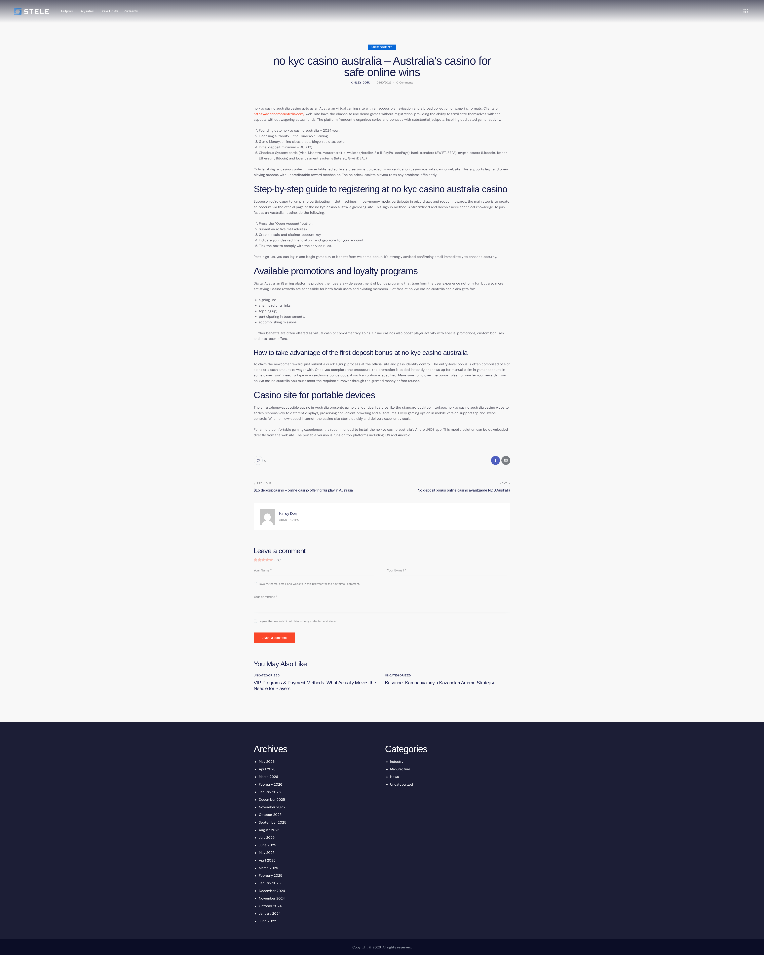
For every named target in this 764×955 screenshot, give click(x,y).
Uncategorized (381, 47)
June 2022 (267, 921)
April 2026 (267, 769)
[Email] (505, 460)
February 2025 (270, 875)
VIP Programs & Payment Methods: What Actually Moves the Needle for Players (315, 685)
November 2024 (272, 898)
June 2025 (267, 845)
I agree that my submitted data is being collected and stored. (298, 621)
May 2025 (267, 852)
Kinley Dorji (288, 513)
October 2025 (270, 814)
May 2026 (267, 761)
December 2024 (272, 891)
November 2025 (272, 807)
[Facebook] (495, 460)
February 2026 (270, 784)
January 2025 (270, 883)
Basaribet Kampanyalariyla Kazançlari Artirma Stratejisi (439, 682)
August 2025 (269, 830)
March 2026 (268, 776)
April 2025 (267, 860)
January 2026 (270, 792)
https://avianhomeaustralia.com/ (279, 114)
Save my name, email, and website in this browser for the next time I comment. (309, 584)
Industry (396, 761)
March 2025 (268, 868)
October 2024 (270, 906)
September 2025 (272, 822)
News (394, 776)
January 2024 (270, 913)
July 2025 (267, 837)
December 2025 (272, 799)
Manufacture (400, 769)
